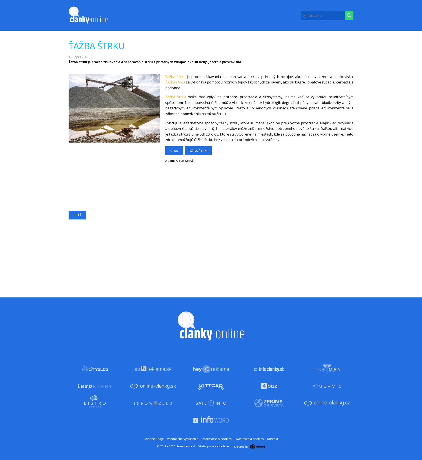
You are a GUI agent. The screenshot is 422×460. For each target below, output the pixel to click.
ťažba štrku (198, 151)
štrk (174, 151)
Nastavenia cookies (250, 439)
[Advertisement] (114, 173)
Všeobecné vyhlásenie (182, 439)
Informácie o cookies (217, 439)
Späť (77, 215)
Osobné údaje (154, 439)
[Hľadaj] (349, 15)
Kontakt (272, 439)
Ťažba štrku (175, 76)
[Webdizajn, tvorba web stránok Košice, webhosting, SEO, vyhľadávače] (257, 447)
